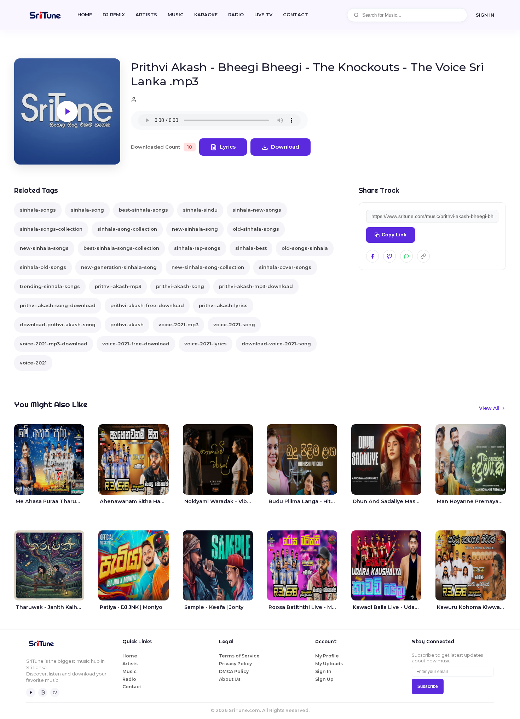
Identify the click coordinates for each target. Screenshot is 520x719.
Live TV (263, 14)
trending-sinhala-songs (50, 286)
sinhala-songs (38, 210)
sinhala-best (251, 248)
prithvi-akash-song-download (58, 305)
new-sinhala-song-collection (208, 267)
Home (84, 14)
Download (285, 146)
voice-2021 (33, 363)
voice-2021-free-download (135, 343)
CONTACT (295, 14)
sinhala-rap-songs (197, 248)
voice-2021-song (234, 324)
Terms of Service (239, 655)
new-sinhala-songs (44, 248)
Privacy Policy (235, 663)
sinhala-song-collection (127, 229)
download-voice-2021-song (276, 343)
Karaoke (206, 14)
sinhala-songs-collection (51, 229)
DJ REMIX (114, 14)
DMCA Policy (234, 671)
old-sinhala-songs (256, 229)
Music (176, 14)
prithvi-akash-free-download (147, 305)
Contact (131, 686)
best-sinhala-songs (143, 210)
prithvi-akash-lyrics (223, 305)
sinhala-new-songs (256, 210)
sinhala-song (87, 210)
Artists (146, 14)
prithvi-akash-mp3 (118, 286)
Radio (236, 14)
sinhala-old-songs (43, 267)
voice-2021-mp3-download (53, 343)
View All (489, 408)
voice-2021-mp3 (178, 324)
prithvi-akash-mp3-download (256, 286)
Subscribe (427, 686)
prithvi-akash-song (180, 286)
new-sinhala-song (195, 229)
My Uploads (329, 663)
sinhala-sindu (200, 210)
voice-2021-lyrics (205, 343)
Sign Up (324, 679)
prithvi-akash (127, 324)
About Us (230, 679)
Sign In (485, 15)
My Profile (327, 655)
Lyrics (228, 146)
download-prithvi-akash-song (58, 324)
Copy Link (394, 234)
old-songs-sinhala (305, 248)
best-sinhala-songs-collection (121, 248)
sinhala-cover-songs (285, 267)
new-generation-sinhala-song (119, 267)
